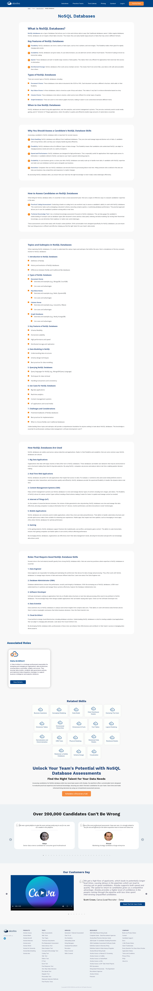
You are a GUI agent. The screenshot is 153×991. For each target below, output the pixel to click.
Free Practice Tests (47, 982)
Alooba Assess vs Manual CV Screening (101, 953)
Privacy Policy (126, 956)
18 (88, 855)
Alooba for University (29, 948)
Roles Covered (69, 951)
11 (70, 855)
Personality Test (46, 976)
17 (86, 855)
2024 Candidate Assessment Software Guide (102, 943)
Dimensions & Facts (79, 727)
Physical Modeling (75, 741)
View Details (18, 682)
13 (75, 855)
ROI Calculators (94, 966)
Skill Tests (45, 935)
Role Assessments (47, 933)
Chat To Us (68, 935)
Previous (10, 839)
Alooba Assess (27, 933)
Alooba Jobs (26, 953)
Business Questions (40, 713)
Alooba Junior (27, 943)
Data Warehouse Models (93, 713)
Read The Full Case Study (132, 904)
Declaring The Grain (112, 713)
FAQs (123, 958)
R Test (44, 961)
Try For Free (136, 4)
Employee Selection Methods (50, 979)
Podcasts (92, 976)
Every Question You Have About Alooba (133, 948)
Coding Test (45, 953)
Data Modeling (39, 8)
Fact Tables (95, 727)
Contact (124, 935)
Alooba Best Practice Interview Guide (100, 938)
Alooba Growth (27, 938)
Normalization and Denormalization (42, 741)
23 (102, 855)
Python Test (45, 958)
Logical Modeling (111, 727)
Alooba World (27, 946)
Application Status (127, 951)
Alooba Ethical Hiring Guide (97, 951)
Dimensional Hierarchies (60, 727)
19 (91, 855)
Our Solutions (69, 938)
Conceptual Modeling (59, 713)
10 (67, 855)
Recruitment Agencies (96, 971)
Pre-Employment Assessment (50, 943)
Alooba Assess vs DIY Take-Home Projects (102, 964)
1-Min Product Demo (128, 943)
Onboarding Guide (70, 940)
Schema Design (79, 755)
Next (142, 839)
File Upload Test (46, 971)
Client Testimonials (127, 946)
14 (78, 855)
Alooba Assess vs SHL (96, 961)
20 (94, 855)
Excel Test (45, 964)
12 (72, 855)
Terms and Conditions (128, 953)
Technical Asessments (48, 940)
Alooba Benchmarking (29, 951)
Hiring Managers (69, 943)
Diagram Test (45, 974)
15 (80, 855)
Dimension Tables (42, 727)
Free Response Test (47, 966)
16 (83, 855)
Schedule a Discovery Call (76, 794)
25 (107, 855)
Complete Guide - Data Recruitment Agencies (103, 935)
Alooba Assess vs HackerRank (98, 958)
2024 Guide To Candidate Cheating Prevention (103, 940)
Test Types (45, 938)
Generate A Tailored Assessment (74, 933)
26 (110, 855)
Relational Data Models (94, 741)
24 (104, 855)
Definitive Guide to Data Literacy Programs (102, 948)
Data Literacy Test (47, 946)
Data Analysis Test (47, 948)
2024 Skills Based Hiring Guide (98, 933)
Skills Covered (69, 953)
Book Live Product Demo (129, 933)
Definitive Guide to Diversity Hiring (99, 946)
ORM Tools (59, 741)
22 (99, 855)
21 (96, 855)
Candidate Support (127, 938)
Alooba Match (27, 935)
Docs (123, 940)
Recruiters (67, 948)
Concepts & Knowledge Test (50, 951)
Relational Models (112, 741)
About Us (125, 961)
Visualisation (94, 755)
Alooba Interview (28, 940)
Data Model (76, 713)
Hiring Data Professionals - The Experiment (102, 969)
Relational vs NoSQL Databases (61, 755)
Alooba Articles (94, 974)
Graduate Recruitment (71, 946)
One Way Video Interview (49, 969)
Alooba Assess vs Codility (97, 956)
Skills (29, 8)
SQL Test (44, 956)
